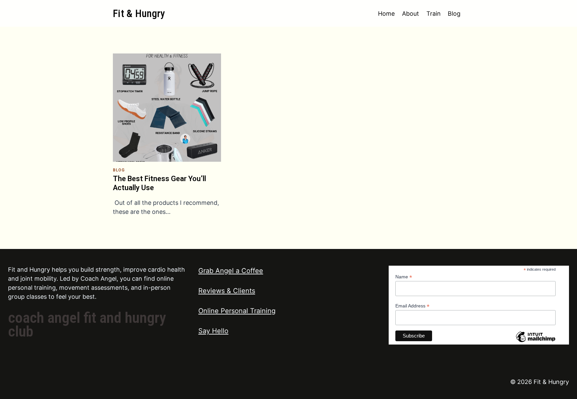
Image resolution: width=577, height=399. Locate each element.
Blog (454, 13)
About (410, 13)
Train (433, 13)
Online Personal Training (236, 311)
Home (386, 13)
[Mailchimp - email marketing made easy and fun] (536, 342)
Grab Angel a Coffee (230, 271)
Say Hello (213, 331)
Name (403, 277)
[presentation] (167, 107)
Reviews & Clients (226, 291)
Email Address (412, 306)
